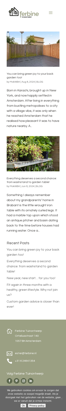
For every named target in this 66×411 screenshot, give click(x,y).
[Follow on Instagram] (23, 381)
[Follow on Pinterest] (16, 381)
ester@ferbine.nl (25, 353)
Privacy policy (36, 405)
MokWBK (15, 82)
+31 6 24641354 (25, 360)
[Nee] (61, 398)
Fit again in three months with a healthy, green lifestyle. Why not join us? (32, 290)
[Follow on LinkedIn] (30, 381)
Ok (23, 405)
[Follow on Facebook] (9, 381)
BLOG (39, 82)
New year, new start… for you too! (31, 278)
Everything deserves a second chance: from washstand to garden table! (32, 266)
